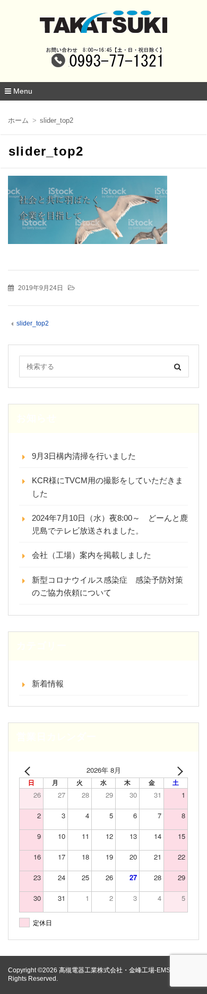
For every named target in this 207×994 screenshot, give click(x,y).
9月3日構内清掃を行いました (84, 455)
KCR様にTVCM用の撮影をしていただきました (107, 487)
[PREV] (29, 769)
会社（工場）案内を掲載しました (91, 554)
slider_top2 (32, 323)
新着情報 (48, 683)
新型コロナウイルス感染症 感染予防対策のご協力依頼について (107, 586)
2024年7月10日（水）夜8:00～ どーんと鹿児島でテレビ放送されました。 (110, 524)
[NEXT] (178, 769)
